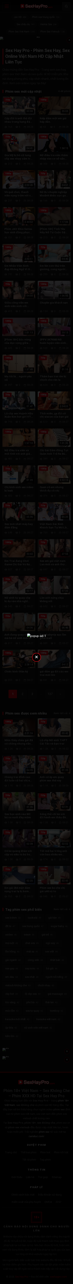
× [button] (36, 656)
